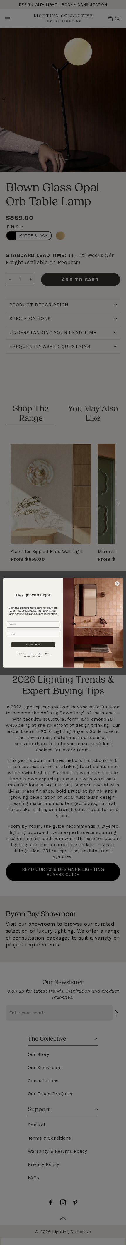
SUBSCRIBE (32, 644)
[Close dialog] (117, 583)
